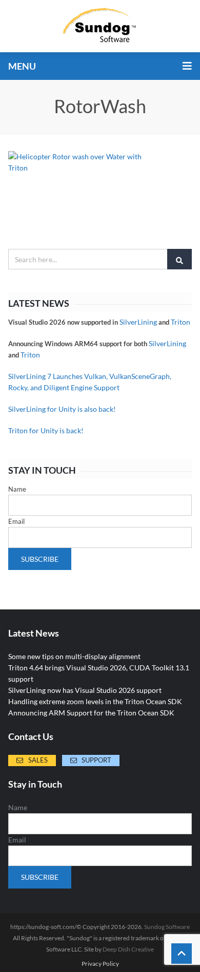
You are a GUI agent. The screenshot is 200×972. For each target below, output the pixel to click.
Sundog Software (167, 927)
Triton (180, 322)
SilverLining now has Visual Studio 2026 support (85, 690)
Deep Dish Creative (128, 949)
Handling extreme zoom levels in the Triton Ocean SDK (95, 701)
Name (17, 489)
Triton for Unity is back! (46, 430)
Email (16, 521)
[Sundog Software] (100, 26)
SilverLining (138, 322)
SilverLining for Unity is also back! (62, 409)
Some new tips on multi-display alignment (74, 656)
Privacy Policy (100, 963)
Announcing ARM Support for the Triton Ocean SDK (91, 712)
